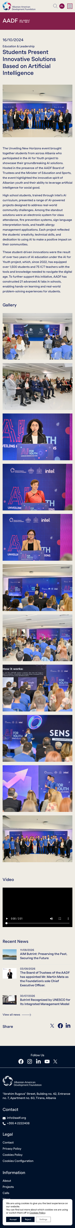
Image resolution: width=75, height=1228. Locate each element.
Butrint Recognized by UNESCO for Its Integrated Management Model (45, 1002)
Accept (13, 1219)
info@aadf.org (16, 1117)
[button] (55, 6)
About (7, 1180)
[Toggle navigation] (70, 6)
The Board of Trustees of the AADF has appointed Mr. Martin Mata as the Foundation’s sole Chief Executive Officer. (45, 979)
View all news (12, 1014)
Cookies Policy (12, 1154)
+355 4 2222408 (18, 1123)
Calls (6, 1193)
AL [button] (61, 6)
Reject (28, 1219)
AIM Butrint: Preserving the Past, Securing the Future (43, 956)
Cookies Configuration (18, 1160)
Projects (8, 1186)
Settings (43, 1219)
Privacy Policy (12, 1148)
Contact (8, 1142)
